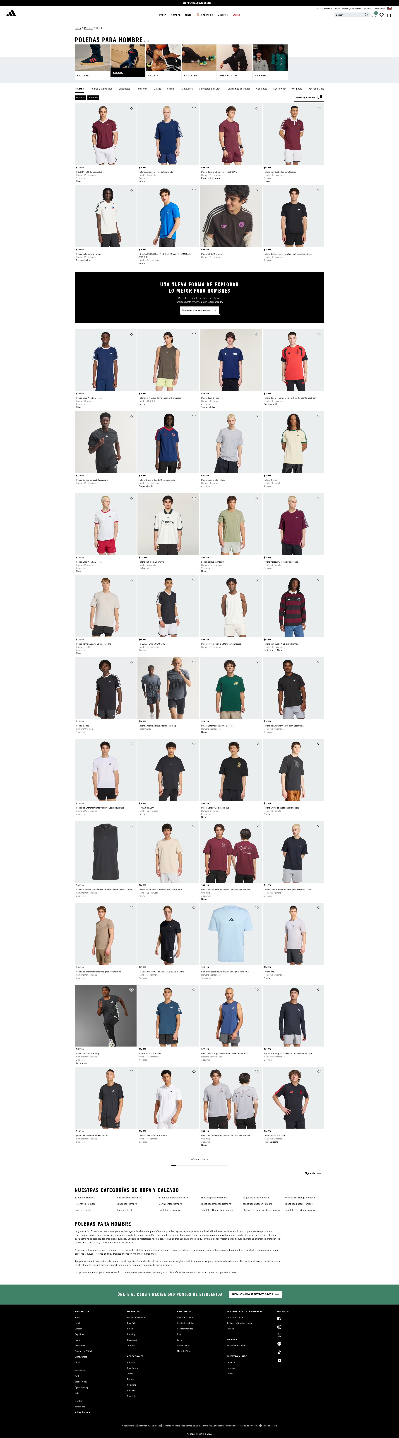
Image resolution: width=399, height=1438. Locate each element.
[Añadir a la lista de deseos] (131, 109)
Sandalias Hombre (127, 1204)
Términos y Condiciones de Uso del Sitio (181, 1426)
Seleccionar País (269, 1426)
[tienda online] (11, 13)
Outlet (236, 15)
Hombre (175, 15)
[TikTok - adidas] (300, 1352)
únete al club (379, 9)
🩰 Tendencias (204, 15)
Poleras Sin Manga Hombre (300, 1198)
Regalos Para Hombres (129, 1198)
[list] (199, 89)
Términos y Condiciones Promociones (220, 1426)
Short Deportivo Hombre (214, 1198)
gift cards (368, 9)
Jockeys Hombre (126, 1210)
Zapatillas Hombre (85, 1198)
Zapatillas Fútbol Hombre (299, 1204)
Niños (188, 15)
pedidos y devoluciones (351, 9)
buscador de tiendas (323, 9)
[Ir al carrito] (389, 15)
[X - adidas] (300, 1336)
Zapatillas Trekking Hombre (300, 1210)
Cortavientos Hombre (170, 1204)
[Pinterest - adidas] (300, 1344)
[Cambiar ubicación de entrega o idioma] (389, 8)
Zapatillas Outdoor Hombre (257, 1204)
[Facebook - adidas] (300, 1319)
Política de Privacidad (249, 1426)
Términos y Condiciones (149, 1426)
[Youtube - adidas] (300, 1361)
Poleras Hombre (84, 1210)
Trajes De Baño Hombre (256, 1198)
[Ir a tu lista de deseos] (381, 15)
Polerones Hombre (85, 1204)
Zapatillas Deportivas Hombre (217, 1210)
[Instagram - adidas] (300, 1327)
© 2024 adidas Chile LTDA (199, 1434)
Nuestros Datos (129, 1426)
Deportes (223, 15)
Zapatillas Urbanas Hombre (216, 1204)
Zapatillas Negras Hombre (173, 1198)
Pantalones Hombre (169, 1210)
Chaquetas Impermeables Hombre (261, 1210)
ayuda (337, 9)
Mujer (162, 15)
